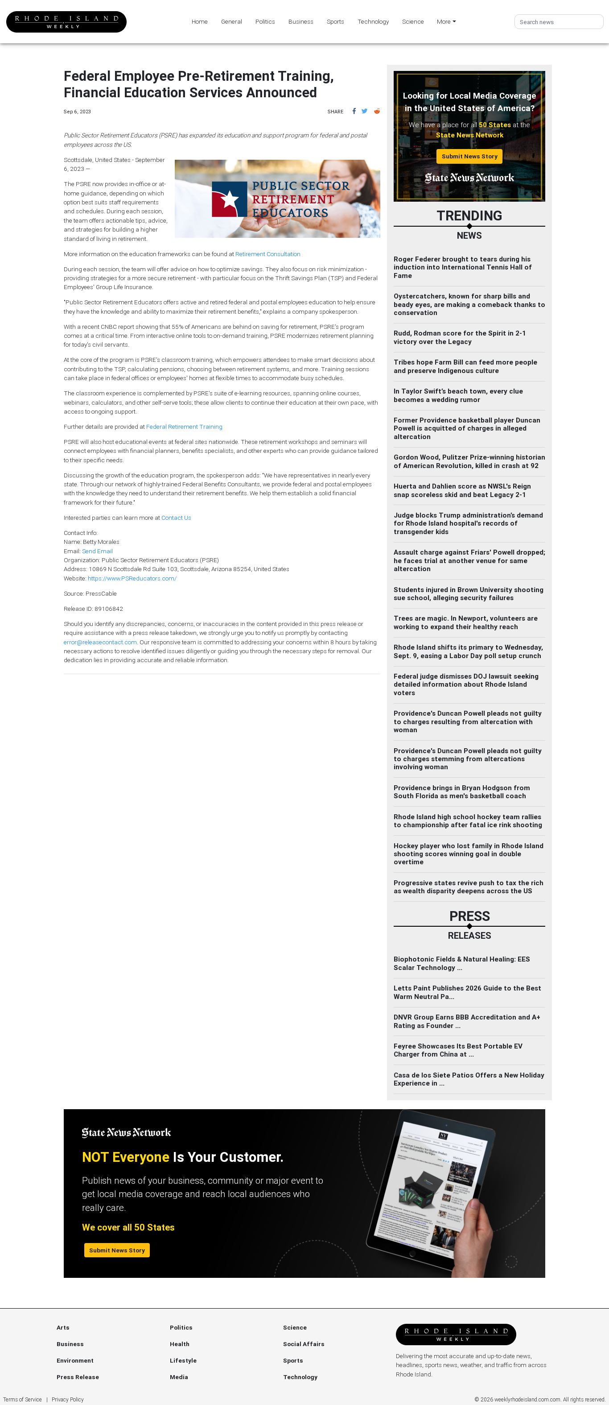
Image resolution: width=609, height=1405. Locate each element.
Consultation (283, 254)
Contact (172, 518)
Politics (265, 21)
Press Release (78, 1377)
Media (179, 1377)
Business (300, 21)
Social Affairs (304, 1344)
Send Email (97, 551)
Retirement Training (195, 427)
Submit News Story (470, 156)
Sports (335, 21)
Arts (63, 1327)
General (231, 21)
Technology (373, 21)
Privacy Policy (68, 1399)
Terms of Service (22, 1399)
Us (187, 518)
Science (413, 21)
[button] (354, 111)
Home (200, 21)
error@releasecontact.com (100, 642)
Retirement (250, 254)
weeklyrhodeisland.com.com (527, 1399)
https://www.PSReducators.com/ (132, 578)
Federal (156, 427)
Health (179, 1344)
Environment (75, 1360)
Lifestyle (183, 1360)
